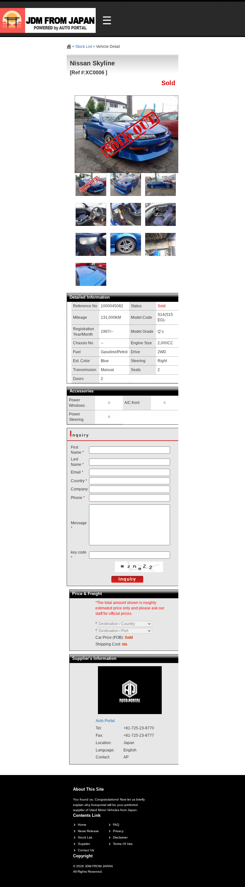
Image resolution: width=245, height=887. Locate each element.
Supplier (84, 844)
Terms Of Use (123, 844)
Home (82, 824)
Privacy (118, 831)
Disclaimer (120, 837)
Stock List (83, 46)
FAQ (116, 824)
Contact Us (86, 850)
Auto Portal (105, 721)
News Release (88, 831)
